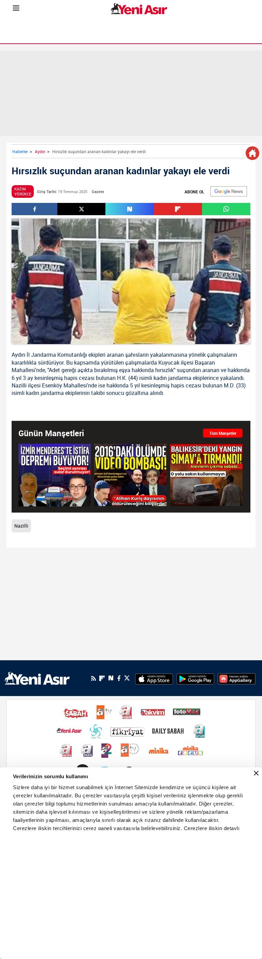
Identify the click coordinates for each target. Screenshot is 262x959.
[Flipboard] (102, 678)
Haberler (20, 151)
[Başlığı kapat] (256, 773)
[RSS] (93, 678)
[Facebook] (118, 678)
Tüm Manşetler (222, 433)
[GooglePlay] (195, 678)
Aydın (40, 151)
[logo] (37, 677)
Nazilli (19, 385)
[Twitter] (127, 678)
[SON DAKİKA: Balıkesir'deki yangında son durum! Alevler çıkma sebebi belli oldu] (206, 475)
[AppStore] (154, 678)
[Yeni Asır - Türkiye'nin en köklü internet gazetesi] (139, 8)
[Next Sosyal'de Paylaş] (129, 209)
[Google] (228, 191)
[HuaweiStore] (237, 678)
